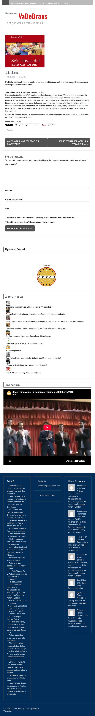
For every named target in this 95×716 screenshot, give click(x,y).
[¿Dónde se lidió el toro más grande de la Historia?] (8, 361)
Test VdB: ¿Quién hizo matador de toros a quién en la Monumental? (33, 358)
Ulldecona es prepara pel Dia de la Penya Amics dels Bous (30, 306)
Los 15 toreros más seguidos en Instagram (23, 372)
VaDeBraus (33, 16)
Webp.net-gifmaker (13, 350)
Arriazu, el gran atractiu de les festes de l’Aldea (16, 566)
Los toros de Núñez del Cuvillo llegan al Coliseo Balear (16, 616)
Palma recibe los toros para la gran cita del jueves (16, 638)
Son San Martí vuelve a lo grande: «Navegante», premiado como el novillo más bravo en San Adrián (17, 605)
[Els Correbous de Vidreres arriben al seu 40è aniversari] (8, 332)
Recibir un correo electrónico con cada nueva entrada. (31, 222)
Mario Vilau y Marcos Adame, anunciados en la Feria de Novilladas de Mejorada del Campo (17, 532)
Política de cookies (47, 495)
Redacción (22, 77)
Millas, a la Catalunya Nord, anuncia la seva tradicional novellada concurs (17, 655)
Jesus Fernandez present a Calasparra (23, 142)
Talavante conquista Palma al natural (16, 559)
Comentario (11, 164)
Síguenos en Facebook (15, 249)
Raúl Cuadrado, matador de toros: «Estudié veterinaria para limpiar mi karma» (77, 622)
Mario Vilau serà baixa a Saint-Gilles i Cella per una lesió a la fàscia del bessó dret (16, 513)
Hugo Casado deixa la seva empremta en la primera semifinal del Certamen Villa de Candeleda (45, 321)
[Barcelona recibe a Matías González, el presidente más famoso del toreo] (8, 324)
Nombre (9, 190)
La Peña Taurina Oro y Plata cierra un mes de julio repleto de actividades (17, 575)
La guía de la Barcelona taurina (77, 585)
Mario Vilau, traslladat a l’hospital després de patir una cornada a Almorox (17, 551)
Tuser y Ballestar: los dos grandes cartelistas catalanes (77, 603)
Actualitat (10, 130)
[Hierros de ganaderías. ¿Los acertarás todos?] (8, 339)
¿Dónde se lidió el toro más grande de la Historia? (26, 365)
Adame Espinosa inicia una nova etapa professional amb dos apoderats (40, 3)
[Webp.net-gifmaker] (8, 346)
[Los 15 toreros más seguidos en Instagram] (8, 368)
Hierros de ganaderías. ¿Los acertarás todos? (24, 343)
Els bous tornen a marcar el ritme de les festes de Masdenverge (16, 646)
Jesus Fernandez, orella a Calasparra (73, 142)
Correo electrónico (14, 199)
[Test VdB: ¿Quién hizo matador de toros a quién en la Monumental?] (8, 354)
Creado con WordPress (13, 708)
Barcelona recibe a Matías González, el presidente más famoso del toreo (35, 328)
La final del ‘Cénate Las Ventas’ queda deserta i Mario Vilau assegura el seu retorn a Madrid (17, 667)
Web (7, 208)
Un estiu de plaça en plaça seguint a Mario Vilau (16, 678)
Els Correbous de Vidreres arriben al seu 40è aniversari (28, 336)
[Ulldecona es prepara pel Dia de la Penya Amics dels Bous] (8, 303)
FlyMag (33, 708)
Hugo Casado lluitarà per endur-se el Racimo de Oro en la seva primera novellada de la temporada (16, 688)
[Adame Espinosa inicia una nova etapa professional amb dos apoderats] (8, 310)
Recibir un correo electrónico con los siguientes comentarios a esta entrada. (40, 217)
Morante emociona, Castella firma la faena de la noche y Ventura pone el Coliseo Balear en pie (16, 627)
